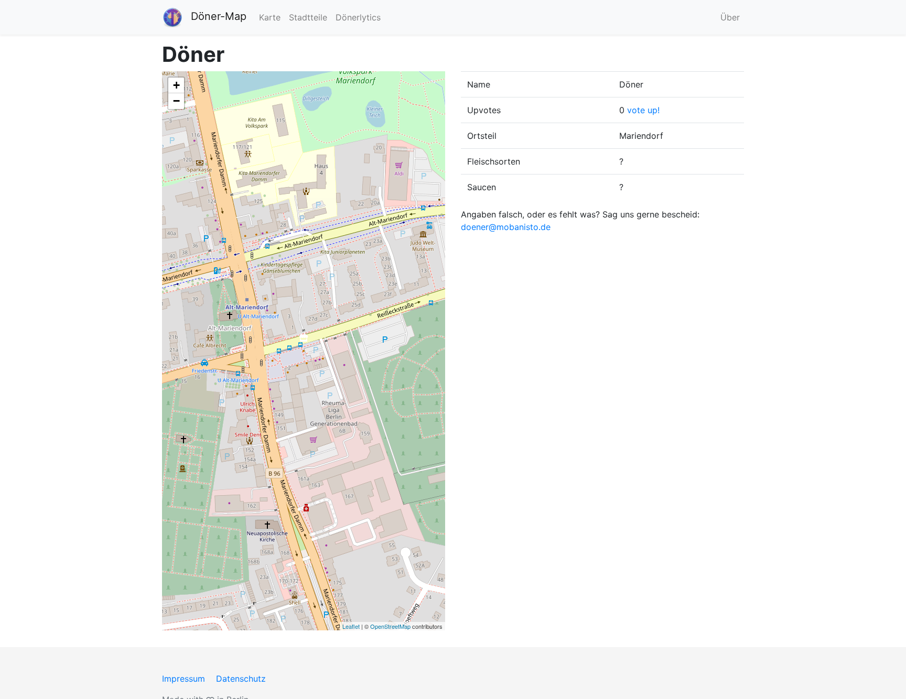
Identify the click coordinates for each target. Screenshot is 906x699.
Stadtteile (308, 17)
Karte (270, 17)
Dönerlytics (358, 17)
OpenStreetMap (390, 626)
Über (730, 17)
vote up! (643, 110)
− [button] (176, 100)
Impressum (183, 678)
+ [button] (176, 85)
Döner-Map (218, 16)
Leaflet (351, 626)
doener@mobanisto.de (506, 227)
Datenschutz (241, 678)
